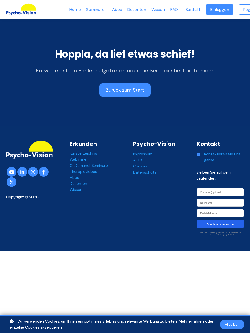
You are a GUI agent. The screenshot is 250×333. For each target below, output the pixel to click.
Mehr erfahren (191, 321)
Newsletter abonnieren (220, 224)
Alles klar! (232, 324)
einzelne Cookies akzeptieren (36, 327)
